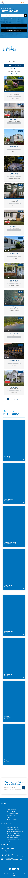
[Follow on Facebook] (13, 869)
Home (8, 807)
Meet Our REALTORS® (12, 813)
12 (11, 73)
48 (16, 73)
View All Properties (14, 30)
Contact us (9, 817)
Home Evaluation (11, 815)
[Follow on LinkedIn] (18, 869)
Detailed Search (14, 25)
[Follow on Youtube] (15, 869)
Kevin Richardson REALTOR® (14, 839)
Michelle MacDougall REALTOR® (15, 831)
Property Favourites (12, 819)
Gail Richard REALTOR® (12, 837)
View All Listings (11, 811)
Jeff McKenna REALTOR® (13, 833)
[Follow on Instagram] (10, 869)
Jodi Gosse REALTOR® (12, 827)
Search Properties (11, 809)
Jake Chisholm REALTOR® (13, 829)
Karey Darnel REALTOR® (13, 841)
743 (17, 399)
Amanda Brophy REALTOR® (14, 835)
